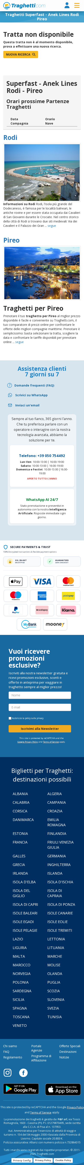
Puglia (53, 982)
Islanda (54, 873)
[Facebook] (23, 1072)
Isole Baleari (25, 913)
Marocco (21, 964)
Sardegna (22, 990)
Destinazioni (67, 1052)
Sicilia (18, 999)
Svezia (53, 1008)
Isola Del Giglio (21, 893)
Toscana (21, 1016)
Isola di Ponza (61, 904)
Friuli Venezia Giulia (60, 845)
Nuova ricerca (18, 54)
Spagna (20, 1008)
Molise (53, 964)
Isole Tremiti (59, 930)
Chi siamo (10, 1046)
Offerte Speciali (69, 1046)
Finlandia (56, 833)
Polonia (21, 982)
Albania (20, 793)
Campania (56, 802)
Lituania (55, 947)
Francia (20, 842)
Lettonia (56, 938)
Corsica (20, 811)
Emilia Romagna (56, 822)
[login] (67, 5)
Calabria (21, 802)
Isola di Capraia (54, 893)
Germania (56, 855)
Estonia (20, 833)
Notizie (64, 1057)
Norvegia (22, 973)
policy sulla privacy (34, 718)
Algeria (54, 793)
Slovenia (55, 999)
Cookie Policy (63, 1160)
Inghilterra (59, 864)
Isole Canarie (60, 913)
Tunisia (54, 1016)
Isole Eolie (57, 921)
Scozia (53, 990)
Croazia (54, 811)
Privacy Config (22, 1160)
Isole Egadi (23, 921)
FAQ (6, 1052)
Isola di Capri (25, 904)
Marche (54, 956)
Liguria (20, 947)
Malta (19, 956)
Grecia (19, 864)
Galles (19, 855)
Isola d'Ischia (60, 881)
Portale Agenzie (36, 1048)
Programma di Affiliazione (41, 1058)
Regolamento (12, 1057)
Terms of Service (51, 741)
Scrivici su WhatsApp (31, 395)
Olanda (54, 973)
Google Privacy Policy (27, 741)
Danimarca (23, 819)
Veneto (20, 1025)
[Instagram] (9, 1072)
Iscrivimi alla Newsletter (40, 729)
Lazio (18, 938)
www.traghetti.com (24, 5)
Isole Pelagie (25, 930)
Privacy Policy (75, 1107)
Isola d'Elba (24, 881)
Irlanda (20, 873)
